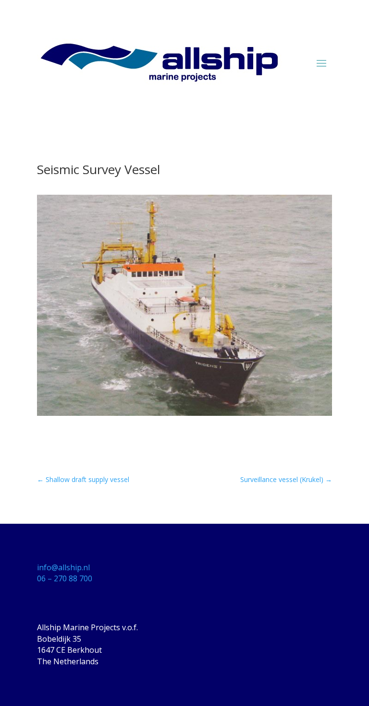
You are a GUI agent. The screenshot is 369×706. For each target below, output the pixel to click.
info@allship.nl (63, 567)
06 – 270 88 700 (64, 578)
